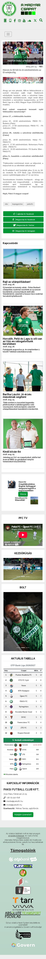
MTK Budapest (23, 695)
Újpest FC (23, 700)
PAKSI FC (23, 705)
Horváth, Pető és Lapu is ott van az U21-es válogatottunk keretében (22, 341)
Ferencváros (9, 749)
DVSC (23, 721)
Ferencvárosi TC (24, 727)
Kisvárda (10, 754)
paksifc (30, 204)
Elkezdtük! (20, 500)
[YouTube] (24, 21)
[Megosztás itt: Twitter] (23, 225)
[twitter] (35, 20)
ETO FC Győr (24, 684)
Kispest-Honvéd (24, 737)
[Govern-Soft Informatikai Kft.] (23, 949)
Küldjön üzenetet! (23, 818)
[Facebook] (15, 21)
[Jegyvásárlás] (5, 20)
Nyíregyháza (23, 711)
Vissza (23, 494)
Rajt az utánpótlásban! (17, 281)
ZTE (23, 758)
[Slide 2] (23, 580)
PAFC (24, 763)
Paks (11, 773)
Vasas (23, 690)
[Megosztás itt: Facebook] (23, 219)
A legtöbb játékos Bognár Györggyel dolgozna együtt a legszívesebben (27, 487)
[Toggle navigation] (8, 34)
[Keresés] (41, 21)
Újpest (24, 773)
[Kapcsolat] (10, 20)
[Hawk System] (23, 938)
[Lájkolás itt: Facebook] (23, 213)
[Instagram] (19, 21)
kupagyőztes (17, 204)
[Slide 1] (18, 580)
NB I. (41, 67)
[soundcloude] (29, 20)
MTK (11, 768)
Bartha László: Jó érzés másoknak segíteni (17, 395)
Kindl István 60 (12, 451)
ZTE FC (24, 732)
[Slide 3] (28, 580)
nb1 (6, 204)
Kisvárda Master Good (23, 716)
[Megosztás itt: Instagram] (23, 230)
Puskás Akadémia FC (24, 679)
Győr (11, 758)
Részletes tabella (12, 778)
